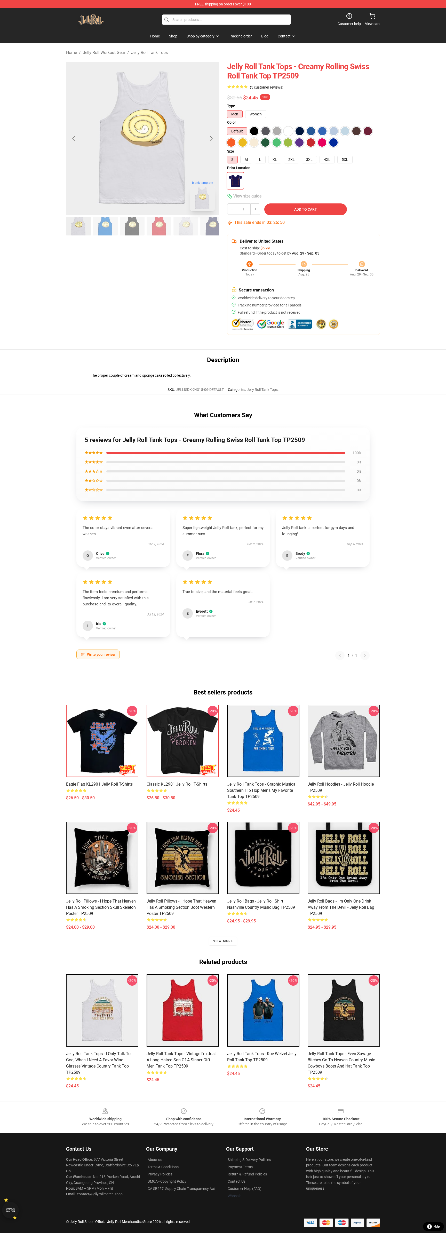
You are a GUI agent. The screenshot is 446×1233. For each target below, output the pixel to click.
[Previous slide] (74, 138)
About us (155, 1160)
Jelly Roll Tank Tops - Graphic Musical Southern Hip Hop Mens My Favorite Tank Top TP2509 (262, 790)
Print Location (238, 168)
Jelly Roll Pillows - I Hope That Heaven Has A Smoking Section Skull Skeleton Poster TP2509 (101, 907)
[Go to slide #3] (132, 226)
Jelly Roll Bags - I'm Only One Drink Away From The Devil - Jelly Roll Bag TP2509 (341, 907)
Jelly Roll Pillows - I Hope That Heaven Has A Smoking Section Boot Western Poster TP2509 (181, 907)
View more (223, 941)
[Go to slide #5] (185, 226)
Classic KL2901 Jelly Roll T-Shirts (177, 784)
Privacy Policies (160, 1174)
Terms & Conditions (163, 1167)
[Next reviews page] (365, 655)
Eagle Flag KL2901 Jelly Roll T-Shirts (99, 784)
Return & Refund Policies (247, 1174)
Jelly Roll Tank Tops (149, 52)
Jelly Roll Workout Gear (104, 52)
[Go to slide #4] (159, 226)
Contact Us (236, 1181)
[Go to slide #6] (212, 226)
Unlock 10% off (10, 1210)
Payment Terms (240, 1167)
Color (231, 122)
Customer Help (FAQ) (244, 1189)
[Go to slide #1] (78, 226)
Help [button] (437, 1226)
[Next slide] (210, 138)
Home (71, 52)
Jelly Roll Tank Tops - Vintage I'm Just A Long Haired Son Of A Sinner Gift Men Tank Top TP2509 (181, 1060)
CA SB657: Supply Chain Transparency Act (181, 1189)
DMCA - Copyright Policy (167, 1181)
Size (230, 151)
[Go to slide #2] (105, 226)
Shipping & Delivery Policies (249, 1160)
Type (231, 106)
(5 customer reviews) (266, 87)
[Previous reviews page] (340, 655)
